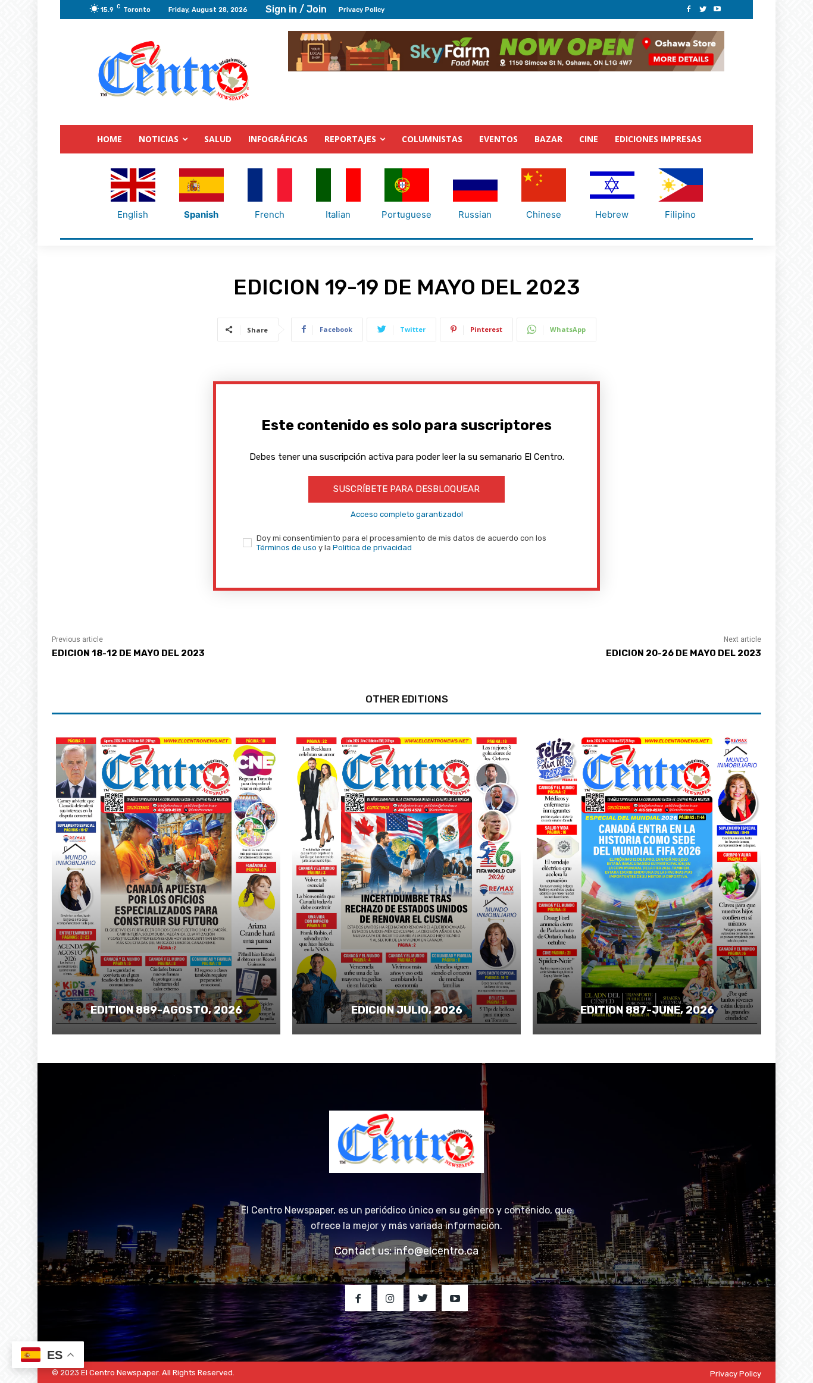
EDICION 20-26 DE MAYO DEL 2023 (683, 653)
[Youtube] (717, 9)
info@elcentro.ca (436, 1250)
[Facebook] (688, 9)
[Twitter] (703, 9)
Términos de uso (287, 547)
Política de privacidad (372, 547)
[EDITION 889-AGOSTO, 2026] (166, 880)
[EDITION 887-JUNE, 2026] (647, 880)
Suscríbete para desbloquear (406, 489)
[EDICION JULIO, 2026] (406, 880)
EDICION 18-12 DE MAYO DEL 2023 (128, 653)
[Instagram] (390, 1298)
